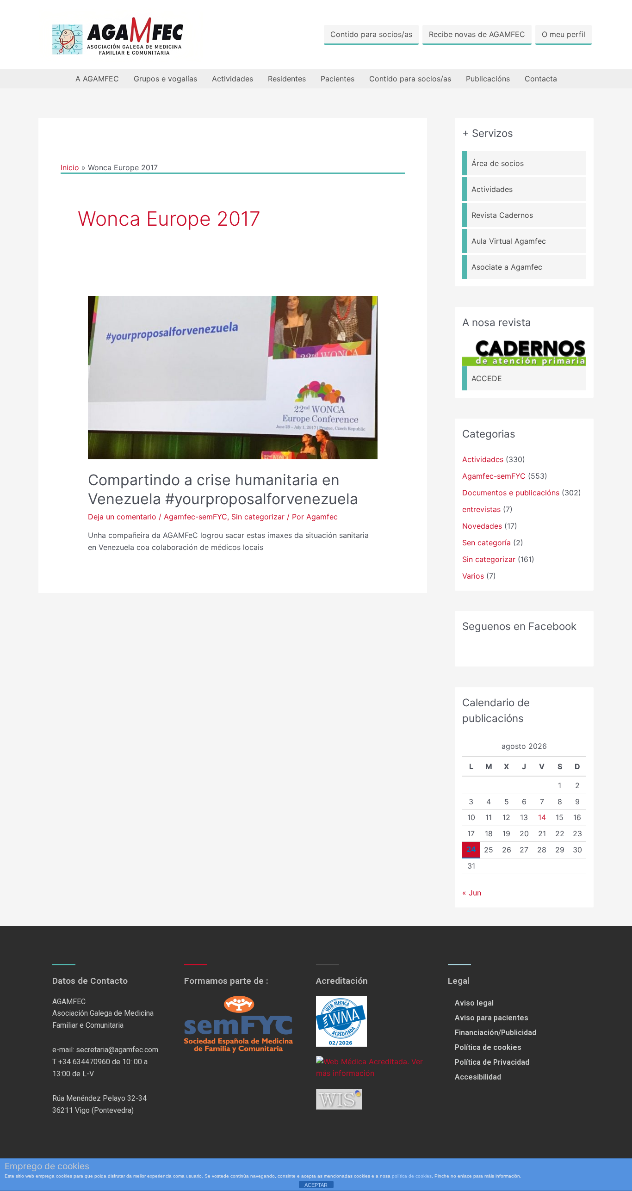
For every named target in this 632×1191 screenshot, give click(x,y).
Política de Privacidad (492, 1062)
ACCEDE (486, 378)
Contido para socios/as (371, 34)
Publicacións (488, 78)
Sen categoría (486, 542)
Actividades (232, 78)
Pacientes (337, 78)
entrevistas (481, 509)
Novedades (482, 526)
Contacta (541, 78)
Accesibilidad (478, 1077)
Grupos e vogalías (165, 78)
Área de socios (497, 163)
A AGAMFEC (97, 78)
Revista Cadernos (502, 215)
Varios (473, 575)
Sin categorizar (258, 516)
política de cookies (412, 1176)
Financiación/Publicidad (495, 1032)
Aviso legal (474, 1003)
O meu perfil (563, 34)
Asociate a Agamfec (506, 267)
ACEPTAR (316, 1185)
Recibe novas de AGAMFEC (477, 34)
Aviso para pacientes (491, 1017)
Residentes (287, 78)
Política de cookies (488, 1047)
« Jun (471, 892)
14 (542, 817)
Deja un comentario (122, 516)
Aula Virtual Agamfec (508, 241)
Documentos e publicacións (510, 492)
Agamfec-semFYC (195, 516)
